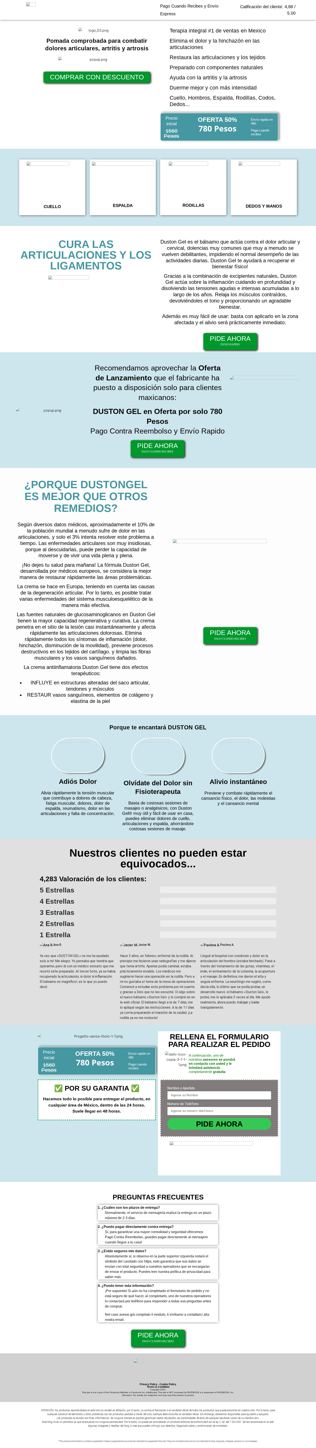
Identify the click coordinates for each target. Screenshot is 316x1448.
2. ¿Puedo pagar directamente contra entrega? (136, 1227)
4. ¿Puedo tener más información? (126, 1285)
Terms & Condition (158, 1386)
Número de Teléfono (183, 1104)
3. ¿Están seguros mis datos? (122, 1251)
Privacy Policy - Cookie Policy (158, 1384)
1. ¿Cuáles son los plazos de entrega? (129, 1207)
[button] (158, 1207)
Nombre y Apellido (181, 1088)
